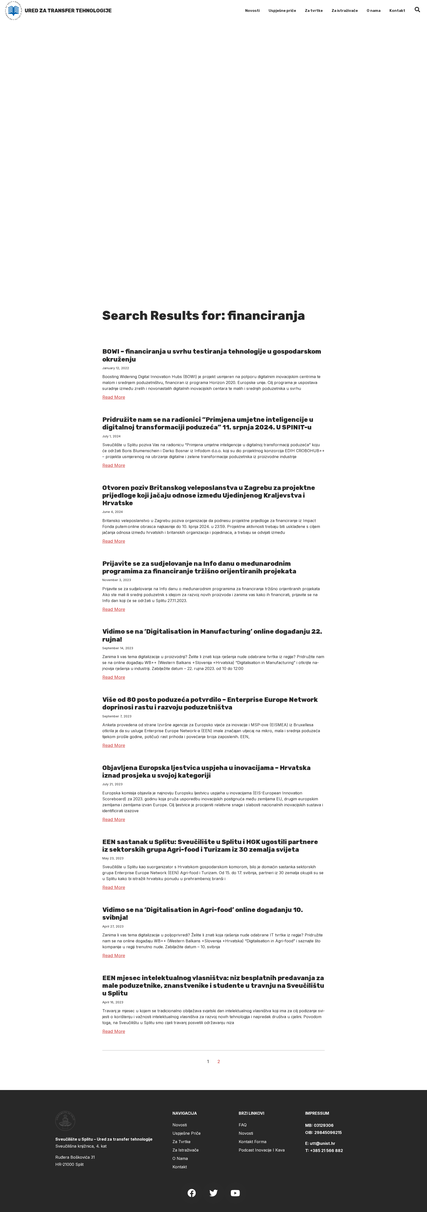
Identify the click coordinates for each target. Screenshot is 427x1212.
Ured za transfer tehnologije (68, 11)
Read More (113, 397)
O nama (374, 10)
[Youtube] (235, 1193)
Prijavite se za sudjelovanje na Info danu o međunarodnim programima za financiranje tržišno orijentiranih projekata (199, 567)
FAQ (243, 1124)
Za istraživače (345, 10)
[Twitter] (213, 1193)
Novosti (252, 10)
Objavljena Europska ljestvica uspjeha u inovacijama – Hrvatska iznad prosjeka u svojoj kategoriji (206, 771)
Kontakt (397, 10)
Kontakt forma (252, 1141)
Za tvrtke (314, 10)
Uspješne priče (282, 10)
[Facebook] (191, 1193)
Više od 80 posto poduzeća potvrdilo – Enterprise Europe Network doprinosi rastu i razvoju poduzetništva (210, 703)
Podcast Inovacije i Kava (262, 1150)
